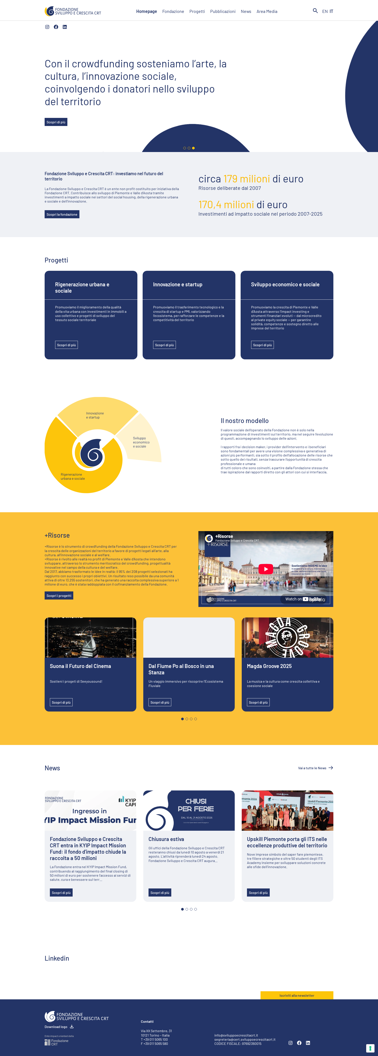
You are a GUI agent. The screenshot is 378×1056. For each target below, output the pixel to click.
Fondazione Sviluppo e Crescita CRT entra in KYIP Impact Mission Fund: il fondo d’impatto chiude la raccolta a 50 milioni (88, 848)
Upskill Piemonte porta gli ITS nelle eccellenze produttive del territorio (287, 842)
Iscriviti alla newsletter (297, 995)
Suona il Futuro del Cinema (80, 666)
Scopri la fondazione (62, 214)
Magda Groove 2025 (269, 666)
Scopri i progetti (59, 595)
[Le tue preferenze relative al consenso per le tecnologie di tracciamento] (370, 1048)
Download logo (56, 1027)
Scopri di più (56, 122)
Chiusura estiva (166, 839)
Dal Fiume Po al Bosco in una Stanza (181, 669)
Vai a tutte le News (312, 768)
